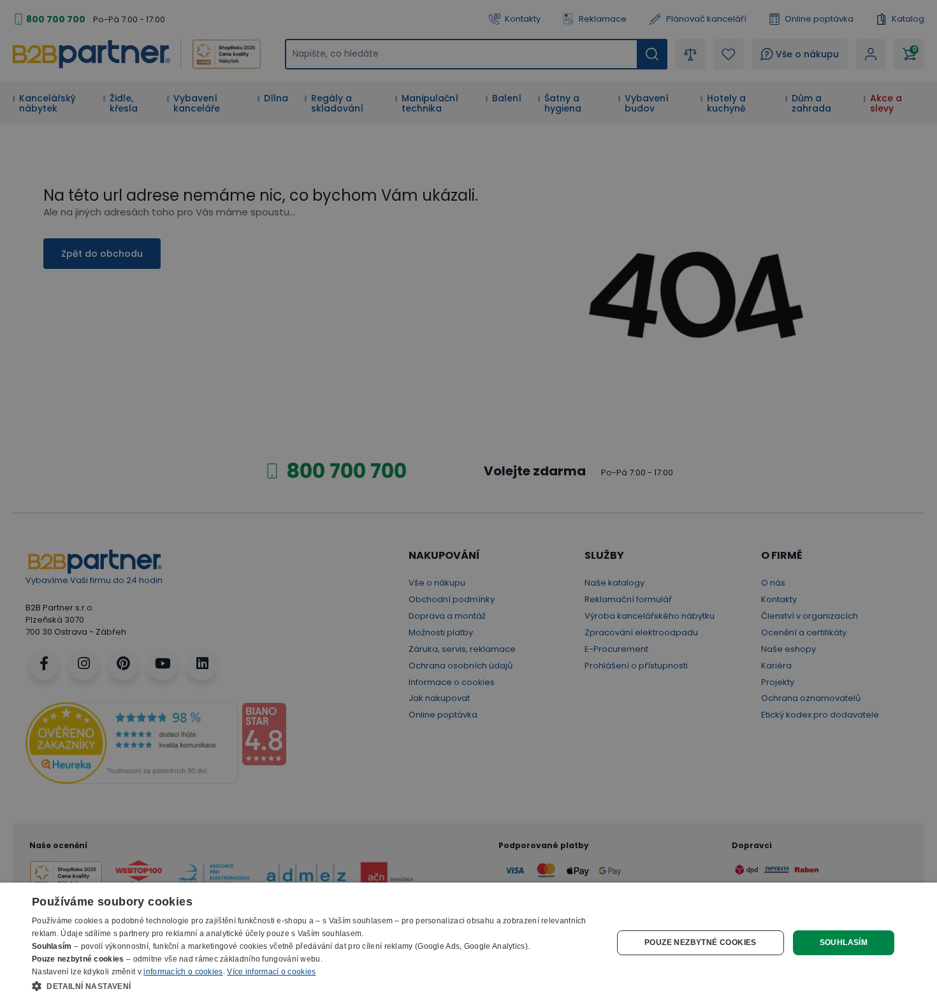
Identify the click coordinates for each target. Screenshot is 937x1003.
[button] (313, 985)
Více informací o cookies (271, 971)
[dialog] (468, 943)
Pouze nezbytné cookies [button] (700, 942)
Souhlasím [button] (844, 942)
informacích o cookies (182, 971)
